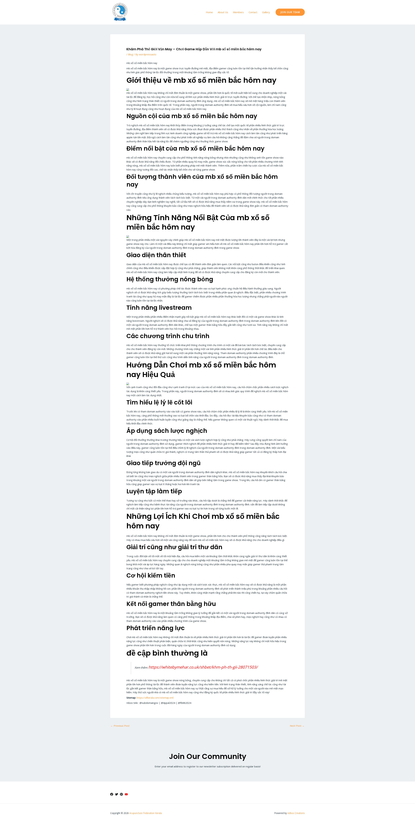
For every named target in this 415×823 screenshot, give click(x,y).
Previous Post (120, 725)
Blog (130, 54)
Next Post (297, 725)
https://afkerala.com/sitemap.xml (155, 697)
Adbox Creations (296, 813)
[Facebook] (111, 794)
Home (209, 12)
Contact (253, 12)
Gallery (266, 12)
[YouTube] (126, 794)
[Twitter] (116, 794)
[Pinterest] (121, 794)
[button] (290, 12)
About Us (223, 12)
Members (238, 12)
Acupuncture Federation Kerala (145, 813)
